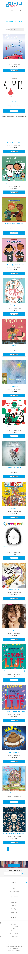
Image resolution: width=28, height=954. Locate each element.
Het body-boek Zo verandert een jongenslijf (14, 671)
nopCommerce (17, 950)
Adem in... (14, 101)
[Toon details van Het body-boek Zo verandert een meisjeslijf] (14, 697)
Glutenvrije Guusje (14, 589)
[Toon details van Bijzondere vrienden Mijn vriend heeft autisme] (14, 209)
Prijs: (11, 66)
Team (14, 888)
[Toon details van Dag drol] (14, 331)
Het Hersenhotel (14, 792)
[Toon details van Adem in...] (14, 87)
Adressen (14, 905)
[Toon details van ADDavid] (14, 46)
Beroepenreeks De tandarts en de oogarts (14, 183)
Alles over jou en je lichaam (14, 142)
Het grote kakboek (14, 752)
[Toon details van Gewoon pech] (14, 534)
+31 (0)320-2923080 (14, 930)
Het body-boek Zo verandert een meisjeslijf (14, 711)
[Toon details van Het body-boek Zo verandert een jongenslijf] (14, 656)
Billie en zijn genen (14, 305)
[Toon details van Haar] (14, 616)
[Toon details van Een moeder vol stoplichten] (14, 412)
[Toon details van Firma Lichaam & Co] (14, 494)
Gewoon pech (14, 549)
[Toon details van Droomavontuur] (14, 372)
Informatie (14, 902)
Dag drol (14, 345)
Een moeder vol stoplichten (14, 427)
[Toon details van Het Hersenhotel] (14, 778)
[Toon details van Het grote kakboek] (14, 738)
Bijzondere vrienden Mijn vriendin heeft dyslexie (14, 265)
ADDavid (14, 61)
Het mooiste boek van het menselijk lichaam (14, 833)
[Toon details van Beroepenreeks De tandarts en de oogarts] (14, 168)
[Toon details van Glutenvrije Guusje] (14, 575)
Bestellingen (14, 909)
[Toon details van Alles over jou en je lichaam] (14, 128)
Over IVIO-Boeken (14, 891)
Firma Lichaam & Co (14, 508)
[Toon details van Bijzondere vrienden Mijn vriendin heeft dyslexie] (14, 250)
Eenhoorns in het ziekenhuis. (14, 467)
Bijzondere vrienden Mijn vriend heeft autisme (14, 224)
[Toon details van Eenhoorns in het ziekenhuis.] (14, 453)
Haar (14, 630)
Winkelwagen (14, 912)
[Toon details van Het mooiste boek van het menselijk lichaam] (14, 819)
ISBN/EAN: (10, 64)
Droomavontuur (14, 386)
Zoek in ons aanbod (14, 865)
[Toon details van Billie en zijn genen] (14, 290)
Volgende (20, 849)
